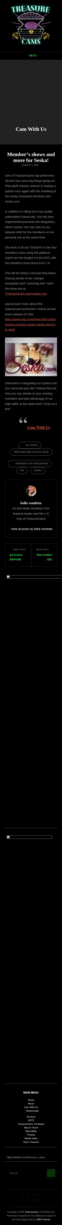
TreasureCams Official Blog (31, 452)
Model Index (31, 1138)
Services (31, 1116)
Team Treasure (31, 1142)
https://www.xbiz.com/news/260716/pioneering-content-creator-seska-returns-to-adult (30, 324)
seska (38, 470)
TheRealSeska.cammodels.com (26, 293)
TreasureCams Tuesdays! (31, 1124)
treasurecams (32, 1212)
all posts (32, 445)
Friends (31, 1134)
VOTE (31, 1120)
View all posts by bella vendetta (31, 529)
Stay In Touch (31, 1127)
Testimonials (32, 1110)
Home (31, 1100)
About (31, 1103)
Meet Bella (31, 1131)
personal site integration (32, 463)
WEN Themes (43, 1219)
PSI (22, 470)
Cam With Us (38, 427)
